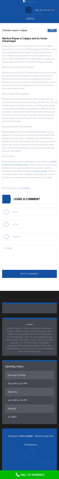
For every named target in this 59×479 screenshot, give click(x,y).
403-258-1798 (49, 10)
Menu (30, 18)
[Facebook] (44, 464)
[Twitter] (52, 464)
